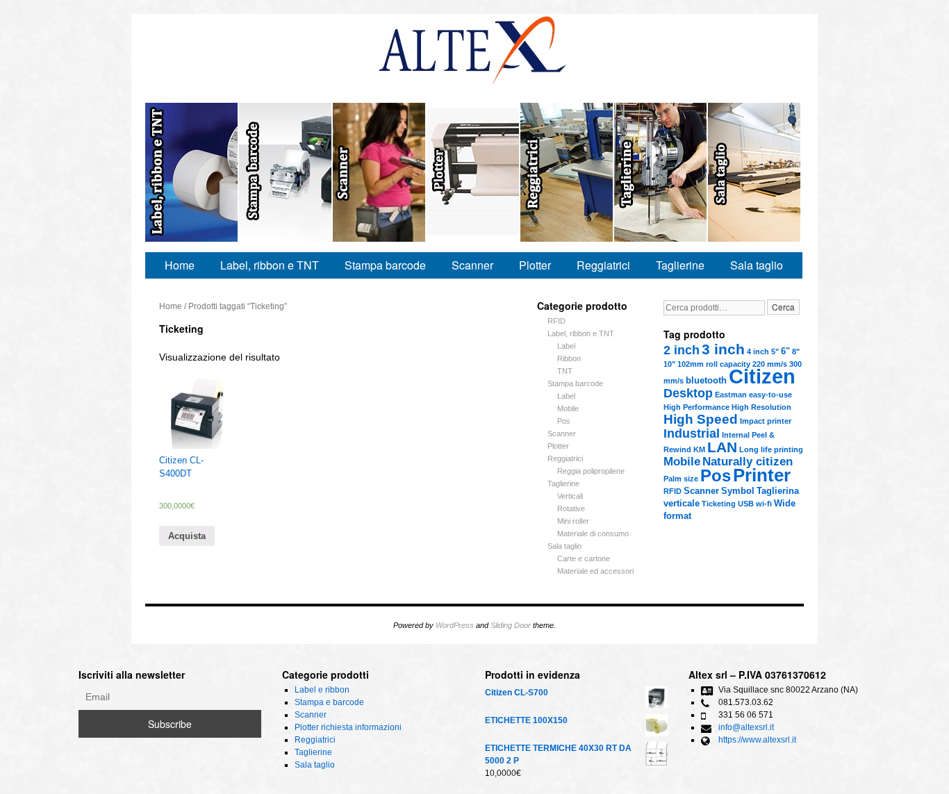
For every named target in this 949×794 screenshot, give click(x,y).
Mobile (681, 461)
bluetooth (706, 380)
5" (775, 351)
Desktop (688, 393)
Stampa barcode (385, 265)
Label (566, 346)
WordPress (455, 625)
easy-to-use (770, 394)
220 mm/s (769, 364)
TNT (564, 371)
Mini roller (573, 521)
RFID (672, 491)
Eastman (731, 394)
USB (746, 503)
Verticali (570, 496)
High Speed (700, 419)
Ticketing (719, 503)
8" (796, 351)
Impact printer (765, 421)
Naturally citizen (747, 461)
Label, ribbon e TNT (269, 265)
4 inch (758, 351)
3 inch (723, 349)
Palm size (680, 478)
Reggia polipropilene (591, 471)
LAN (722, 447)
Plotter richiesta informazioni (473, 172)
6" (785, 351)
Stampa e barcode (286, 172)
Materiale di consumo (593, 533)
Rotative (571, 508)
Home (180, 265)
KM (699, 449)
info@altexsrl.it (746, 727)
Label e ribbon (192, 172)
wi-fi (764, 503)
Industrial (691, 433)
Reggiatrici (567, 172)
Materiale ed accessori (595, 571)
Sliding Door (510, 625)
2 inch (681, 350)
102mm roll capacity (713, 364)
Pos (715, 475)
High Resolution (761, 407)
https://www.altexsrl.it (757, 740)
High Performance (696, 407)
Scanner (380, 172)
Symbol (737, 491)
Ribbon (569, 358)
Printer (762, 475)
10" (669, 364)
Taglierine (661, 172)
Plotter (535, 265)
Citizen (762, 376)
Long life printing (771, 449)
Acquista (187, 536)
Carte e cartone (583, 558)
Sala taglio (754, 172)
